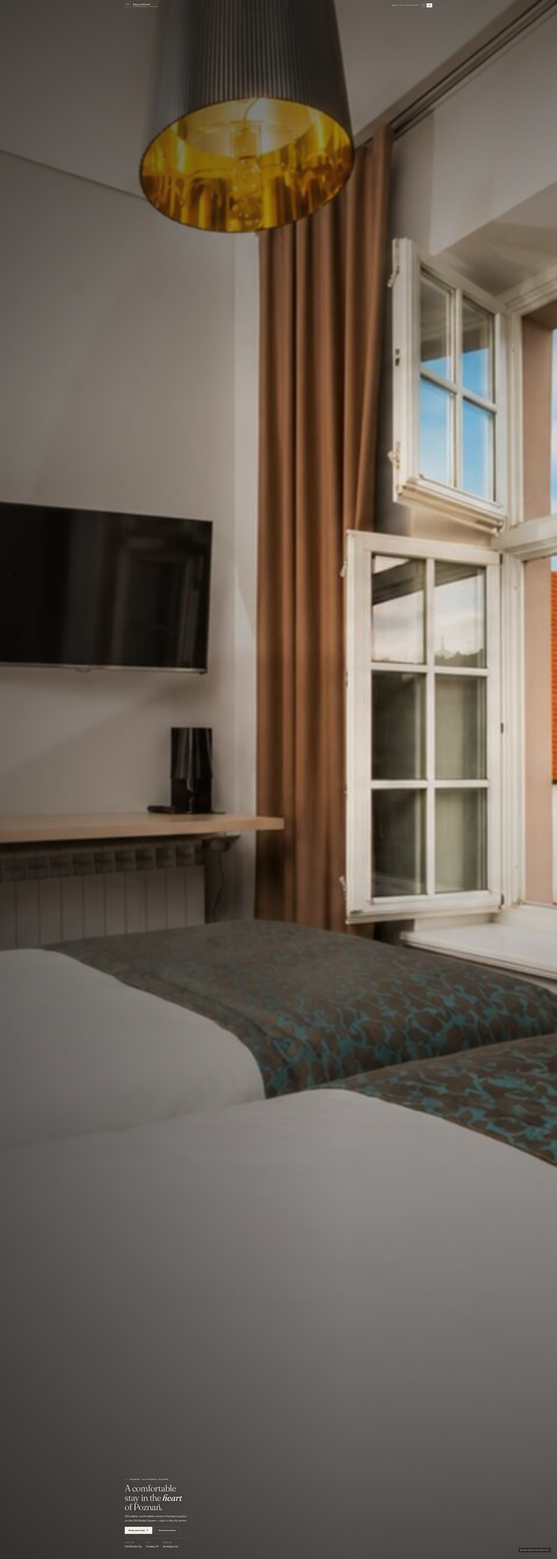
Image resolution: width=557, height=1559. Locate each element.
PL (424, 5)
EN (429, 5)
